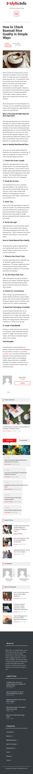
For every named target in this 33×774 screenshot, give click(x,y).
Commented (23, 440)
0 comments (8, 46)
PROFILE (22, 383)
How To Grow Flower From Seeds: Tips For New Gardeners (21, 594)
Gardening (16, 598)
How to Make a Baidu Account (13, 510)
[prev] (5, 422)
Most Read (9, 440)
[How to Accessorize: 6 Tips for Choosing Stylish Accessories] (7, 542)
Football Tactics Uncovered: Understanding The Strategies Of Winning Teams (15, 684)
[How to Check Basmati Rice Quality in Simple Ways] (16, 59)
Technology (7, 476)
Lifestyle (16, 544)
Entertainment (8, 464)
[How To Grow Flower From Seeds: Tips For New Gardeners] (7, 596)
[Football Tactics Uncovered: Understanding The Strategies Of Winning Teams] (16, 414)
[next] (28, 422)
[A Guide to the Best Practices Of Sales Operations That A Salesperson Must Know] (7, 607)
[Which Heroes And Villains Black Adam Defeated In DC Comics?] (16, 450)
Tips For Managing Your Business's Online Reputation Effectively (20, 617)
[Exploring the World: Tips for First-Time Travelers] (7, 553)
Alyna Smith (8, 45)
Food (7, 43)
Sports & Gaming (7, 430)
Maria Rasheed (24, 579)
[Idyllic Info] (16, 4)
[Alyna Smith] (7, 380)
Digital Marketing (9, 489)
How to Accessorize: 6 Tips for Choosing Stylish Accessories (21, 540)
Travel (15, 554)
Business (16, 611)
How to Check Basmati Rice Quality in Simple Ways (15, 32)
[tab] (9, 441)
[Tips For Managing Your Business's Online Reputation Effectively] (7, 619)
